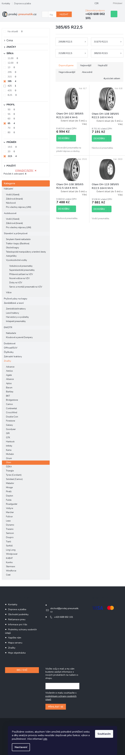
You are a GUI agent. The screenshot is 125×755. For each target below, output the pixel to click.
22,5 (12, 156)
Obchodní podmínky (18, 614)
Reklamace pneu (16, 619)
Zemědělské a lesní (14, 303)
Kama (8, 450)
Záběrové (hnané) (14, 198)
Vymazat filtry (24, 170)
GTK (8, 437)
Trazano (10, 529)
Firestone (10, 420)
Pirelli (9, 491)
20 (11, 151)
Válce (8, 292)
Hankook (10, 441)
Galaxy (9, 425)
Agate (9, 375)
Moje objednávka (17, 652)
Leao (8, 520)
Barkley (9, 391)
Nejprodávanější (67, 72)
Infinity (9, 445)
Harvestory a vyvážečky (17, 317)
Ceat (8, 574)
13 (11, 67)
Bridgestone (12, 400)
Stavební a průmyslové (16, 233)
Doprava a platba (22, 3)
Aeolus (9, 370)
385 (12, 81)
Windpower (12, 554)
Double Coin (12, 416)
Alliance (10, 379)
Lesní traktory (12, 313)
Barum (9, 387)
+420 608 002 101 (63, 617)
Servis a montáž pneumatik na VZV (25, 286)
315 (12, 76)
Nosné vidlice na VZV (19, 278)
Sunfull (9, 545)
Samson (10, 533)
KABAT (9, 558)
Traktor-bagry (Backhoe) (17, 243)
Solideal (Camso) (14, 479)
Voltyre (9, 508)
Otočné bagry (12, 247)
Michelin (10, 454)
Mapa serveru (15, 642)
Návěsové (11, 202)
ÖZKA (9, 466)
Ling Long (10, 549)
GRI (8, 433)
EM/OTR (8, 327)
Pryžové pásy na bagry (15, 298)
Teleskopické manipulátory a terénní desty (26, 251)
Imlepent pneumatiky (16, 321)
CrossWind (11, 412)
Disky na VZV (15, 282)
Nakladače (11, 333)
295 (12, 72)
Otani (8, 462)
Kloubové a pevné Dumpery (19, 337)
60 (11, 118)
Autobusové (10, 213)
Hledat (64, 14)
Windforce (11, 570)
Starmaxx (10, 566)
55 (11, 114)
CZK (96, 3)
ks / (22, 670)
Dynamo (10, 524)
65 (11, 123)
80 (11, 132)
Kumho (9, 562)
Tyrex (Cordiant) (13, 475)
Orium (9, 458)
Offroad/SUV (10, 347)
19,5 (12, 146)
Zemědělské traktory (16, 308)
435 (12, 90)
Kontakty (6, 3)
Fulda (8, 500)
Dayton (9, 495)
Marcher (10, 512)
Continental (11, 408)
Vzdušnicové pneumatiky (21, 266)
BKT (8, 395)
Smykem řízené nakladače (18, 239)
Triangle (10, 470)
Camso (9, 404)
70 (11, 127)
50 (11, 109)
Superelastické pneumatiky (22, 270)
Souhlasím (104, 734)
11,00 (13, 58)
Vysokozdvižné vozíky (16, 260)
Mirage (9, 487)
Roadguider (11, 504)
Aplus (9, 383)
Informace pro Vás (17, 624)
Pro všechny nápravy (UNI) (18, 207)
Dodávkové (9, 343)
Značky (7, 360)
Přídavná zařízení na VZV (21, 274)
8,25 (12, 95)
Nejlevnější (85, 65)
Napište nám (14, 637)
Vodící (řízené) (12, 194)
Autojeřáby (11, 255)
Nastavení (21, 747)
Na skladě (15, 31)
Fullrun (9, 516)
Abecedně (87, 72)
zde (45, 739)
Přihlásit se (55, 706)
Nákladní (8, 188)
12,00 (13, 62)
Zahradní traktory (13, 356)
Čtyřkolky (9, 352)
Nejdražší (102, 65)
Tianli (8, 541)
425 (12, 85)
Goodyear (11, 429)
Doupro (10, 537)
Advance (10, 366)
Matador (10, 483)
